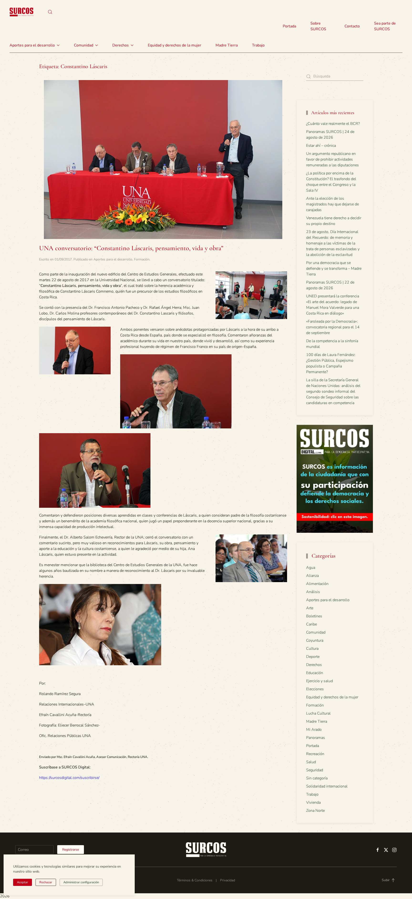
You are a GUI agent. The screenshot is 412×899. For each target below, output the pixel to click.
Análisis (313, 591)
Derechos (314, 664)
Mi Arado (314, 729)
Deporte (312, 656)
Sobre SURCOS (318, 26)
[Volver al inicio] (21, 12)
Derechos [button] (120, 45)
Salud (311, 762)
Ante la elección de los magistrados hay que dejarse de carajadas (332, 204)
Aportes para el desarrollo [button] (32, 45)
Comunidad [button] (83, 45)
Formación (141, 259)
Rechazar (45, 882)
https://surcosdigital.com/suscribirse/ (69, 777)
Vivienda (313, 802)
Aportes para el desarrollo (112, 259)
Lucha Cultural (318, 713)
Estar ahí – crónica (321, 145)
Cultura (312, 648)
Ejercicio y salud (319, 681)
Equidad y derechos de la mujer (174, 45)
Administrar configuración (81, 882)
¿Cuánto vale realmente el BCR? (333, 123)
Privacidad (227, 880)
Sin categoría (317, 778)
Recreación (315, 754)
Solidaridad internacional (327, 786)
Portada (289, 26)
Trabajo (258, 45)
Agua (310, 567)
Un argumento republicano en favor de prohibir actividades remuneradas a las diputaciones (332, 159)
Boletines (314, 616)
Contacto (352, 26)
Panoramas (315, 737)
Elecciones (315, 689)
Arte (309, 608)
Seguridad (314, 770)
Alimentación (317, 583)
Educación (314, 673)
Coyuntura (314, 640)
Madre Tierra (227, 45)
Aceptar (22, 882)
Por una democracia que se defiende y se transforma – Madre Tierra (333, 268)
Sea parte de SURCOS (385, 26)
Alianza (312, 575)
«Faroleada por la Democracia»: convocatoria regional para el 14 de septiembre (333, 327)
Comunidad (315, 632)
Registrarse (70, 849)
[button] (50, 12)
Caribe (311, 624)
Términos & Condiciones (194, 880)
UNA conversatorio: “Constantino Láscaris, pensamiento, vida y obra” (131, 248)
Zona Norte (315, 810)
